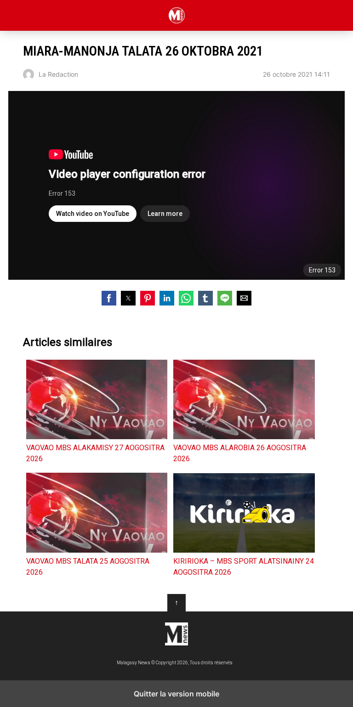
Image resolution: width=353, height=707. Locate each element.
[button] (109, 298)
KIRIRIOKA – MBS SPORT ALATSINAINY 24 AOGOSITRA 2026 (243, 567)
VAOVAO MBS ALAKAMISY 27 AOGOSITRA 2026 (95, 453)
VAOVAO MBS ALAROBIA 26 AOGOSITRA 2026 (239, 453)
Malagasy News (176, 15)
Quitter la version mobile (176, 693)
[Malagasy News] (176, 633)
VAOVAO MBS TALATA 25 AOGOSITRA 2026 (87, 567)
